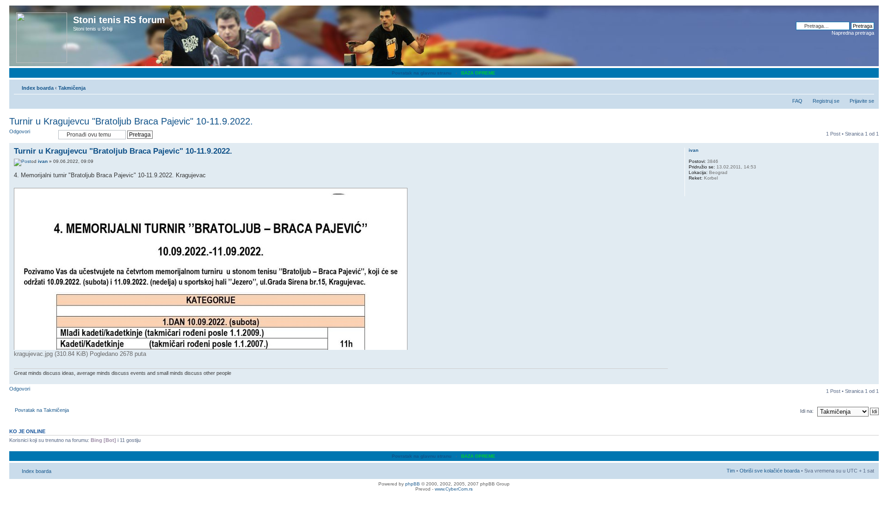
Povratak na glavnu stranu (421, 72)
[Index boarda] (42, 36)
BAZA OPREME (478, 72)
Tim (731, 470)
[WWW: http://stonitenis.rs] (693, 190)
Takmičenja (72, 88)
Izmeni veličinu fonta (867, 86)
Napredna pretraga (853, 33)
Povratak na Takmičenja (42, 410)
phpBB (412, 483)
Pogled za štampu (853, 86)
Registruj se (826, 101)
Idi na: (807, 411)
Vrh (871, 379)
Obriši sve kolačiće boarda (770, 470)
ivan (43, 161)
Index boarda (38, 88)
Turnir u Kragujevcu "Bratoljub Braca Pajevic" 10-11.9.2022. (131, 121)
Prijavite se (862, 101)
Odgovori (19, 131)
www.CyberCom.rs (454, 488)
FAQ (797, 101)
